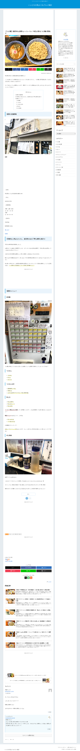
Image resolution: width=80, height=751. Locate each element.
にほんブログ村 (8, 561)
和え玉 (18, 106)
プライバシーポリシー (62, 747)
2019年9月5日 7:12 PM (9, 691)
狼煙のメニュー (19, 98)
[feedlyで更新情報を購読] (28, 578)
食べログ (7, 229)
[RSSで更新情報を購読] (31, 578)
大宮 (20, 534)
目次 (27, 92)
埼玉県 (17, 534)
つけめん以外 (20, 104)
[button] (48, 69)
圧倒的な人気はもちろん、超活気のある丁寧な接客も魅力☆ (29, 96)
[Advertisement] (28, 20)
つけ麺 (7, 534)
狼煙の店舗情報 (19, 94)
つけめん (19, 102)
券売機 (18, 100)
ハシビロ (65, 39)
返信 (50, 712)
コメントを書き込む (28, 735)
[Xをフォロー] (26, 578)
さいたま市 (12, 534)
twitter (6, 233)
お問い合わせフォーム (71, 747)
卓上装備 (19, 108)
